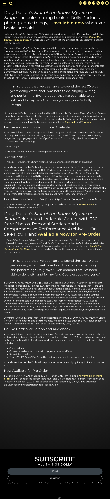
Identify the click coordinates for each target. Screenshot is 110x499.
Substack (70, 122)
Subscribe (55, 478)
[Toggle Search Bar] (11, 3)
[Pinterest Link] (98, 3)
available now (69, 22)
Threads (86, 122)
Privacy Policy (97, 483)
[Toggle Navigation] (4, 3)
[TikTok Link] (93, 3)
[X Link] (89, 3)
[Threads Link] (102, 3)
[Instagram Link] (80, 3)
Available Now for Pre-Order (69, 234)
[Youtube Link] (107, 3)
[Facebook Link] (85, 3)
